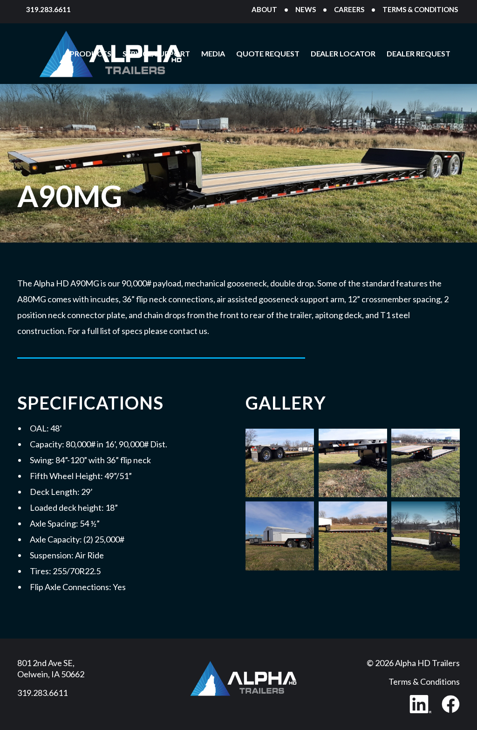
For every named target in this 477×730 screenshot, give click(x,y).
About (264, 9)
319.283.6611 (48, 9)
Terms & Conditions (420, 9)
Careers (349, 9)
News (305, 9)
